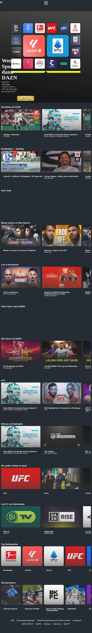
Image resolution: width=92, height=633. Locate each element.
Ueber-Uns (57, 624)
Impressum (77, 620)
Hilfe (12, 620)
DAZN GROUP (28, 624)
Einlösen (47, 624)
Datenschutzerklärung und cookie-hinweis (53, 620)
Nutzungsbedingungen (26, 620)
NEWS (38, 624)
